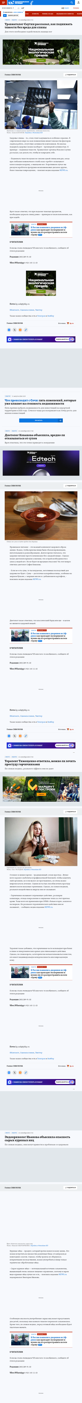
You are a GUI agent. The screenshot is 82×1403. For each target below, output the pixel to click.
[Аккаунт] (78, 2)
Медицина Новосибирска (65, 14)
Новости (7, 19)
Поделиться (71, 74)
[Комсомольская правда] (18, 2)
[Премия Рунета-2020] (31, 3)
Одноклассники (27, 310)
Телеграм (41, 315)
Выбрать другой (13, 15)
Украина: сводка (47, 14)
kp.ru (72, 323)
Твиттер (38, 310)
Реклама (76, 8)
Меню (3, 2)
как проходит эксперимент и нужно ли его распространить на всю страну (49, 231)
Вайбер (51, 315)
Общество (14, 19)
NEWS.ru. (37, 579)
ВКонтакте (14, 310)
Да (5, 15)
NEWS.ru (64, 170)
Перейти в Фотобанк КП (34, 132)
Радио (66, 8)
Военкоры (35, 14)
